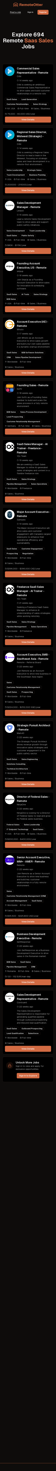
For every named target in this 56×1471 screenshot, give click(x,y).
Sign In (30, 12)
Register (43, 12)
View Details (28, 119)
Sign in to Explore (28, 1075)
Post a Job (15, 12)
